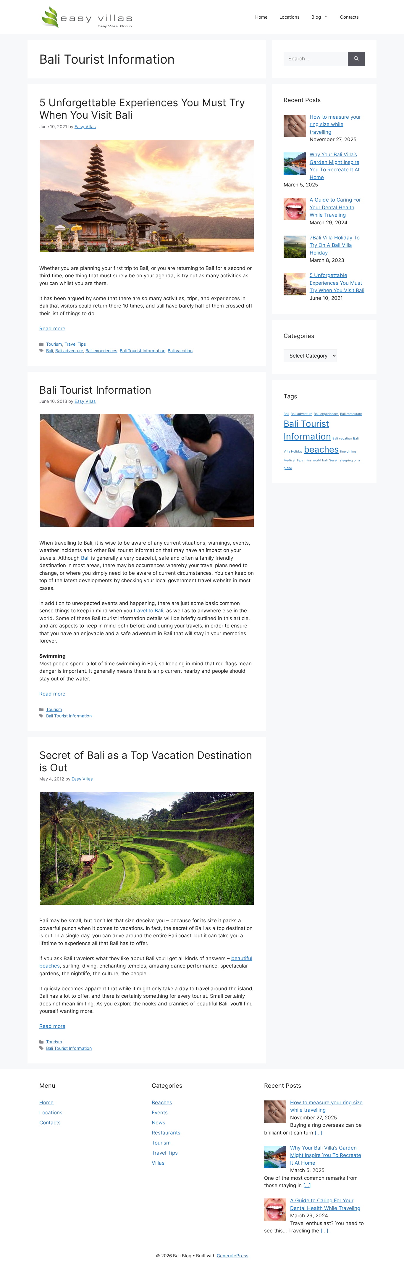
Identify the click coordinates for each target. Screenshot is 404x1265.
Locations (289, 17)
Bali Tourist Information (142, 350)
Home (261, 17)
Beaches (162, 1102)
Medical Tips (293, 460)
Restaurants (166, 1133)
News (158, 1123)
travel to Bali (148, 611)
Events (160, 1113)
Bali (49, 350)
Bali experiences (101, 350)
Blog (316, 17)
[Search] (356, 59)
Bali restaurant (351, 414)
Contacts (349, 17)
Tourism (54, 344)
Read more (52, 328)
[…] (318, 1133)
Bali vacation (180, 350)
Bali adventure (69, 350)
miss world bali (316, 460)
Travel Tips (75, 344)
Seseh (333, 460)
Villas (158, 1163)
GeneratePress (232, 1255)
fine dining (348, 451)
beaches (321, 449)
